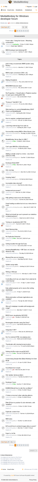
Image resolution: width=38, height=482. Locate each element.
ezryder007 (16, 266)
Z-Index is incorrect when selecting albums (19, 395)
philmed (15, 301)
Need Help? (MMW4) (17, 46)
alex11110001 (16, 282)
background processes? (13, 190)
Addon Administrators (22, 23)
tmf (14, 192)
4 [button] (21, 31)
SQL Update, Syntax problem (14, 375)
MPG (14, 113)
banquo (15, 148)
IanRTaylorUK (16, 157)
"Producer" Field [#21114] (13, 102)
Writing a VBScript (11, 272)
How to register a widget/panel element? (18, 118)
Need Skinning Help (11, 229)
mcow (14, 127)
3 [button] (19, 31)
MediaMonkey (21, 2)
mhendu (15, 87)
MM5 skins (9, 419)
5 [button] (23, 31)
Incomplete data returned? (14, 183)
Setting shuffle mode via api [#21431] (17, 351)
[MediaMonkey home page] (10, 2)
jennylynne (15, 179)
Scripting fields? (11, 177)
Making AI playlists (11, 80)
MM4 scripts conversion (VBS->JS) (17, 73)
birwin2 (15, 185)
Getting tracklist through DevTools (16, 244)
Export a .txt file (10, 433)
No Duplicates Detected (13, 236)
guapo (14, 96)
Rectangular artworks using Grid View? (18, 322)
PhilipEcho (15, 218)
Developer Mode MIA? (12, 163)
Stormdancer (16, 133)
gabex (14, 324)
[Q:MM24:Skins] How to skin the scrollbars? (19, 388)
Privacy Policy (33, 480)
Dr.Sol (14, 310)
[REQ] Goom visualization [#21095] (16, 315)
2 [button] (17, 31)
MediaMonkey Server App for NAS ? (17, 139)
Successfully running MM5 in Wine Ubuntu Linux (20, 131)
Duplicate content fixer (13, 412)
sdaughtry (15, 199)
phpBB (12, 475)
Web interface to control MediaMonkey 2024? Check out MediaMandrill (20, 110)
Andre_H (15, 377)
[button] (28, 31)
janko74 (15, 362)
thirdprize (15, 82)
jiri (9, 23)
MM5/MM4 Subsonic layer (14, 86)
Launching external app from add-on (17, 126)
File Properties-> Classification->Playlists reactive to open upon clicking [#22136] (21, 94)
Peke (14, 141)
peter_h (15, 390)
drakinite (12, 23)
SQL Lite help (10, 170)
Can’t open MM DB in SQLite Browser (17, 146)
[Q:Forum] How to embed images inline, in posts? (21, 426)
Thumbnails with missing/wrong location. (18, 344)
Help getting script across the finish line (18, 198)
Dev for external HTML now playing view (18, 337)
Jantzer (15, 259)
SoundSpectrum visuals (13, 368)
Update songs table (12, 264)
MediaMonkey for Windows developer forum (14, 17)
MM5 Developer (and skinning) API (16, 50)
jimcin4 (15, 435)
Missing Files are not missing (15, 257)
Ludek (14, 292)
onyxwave (15, 104)
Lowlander (16, 44)
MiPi (14, 224)
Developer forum (11, 382)
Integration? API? (11, 330)
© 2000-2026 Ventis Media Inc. (9, 480)
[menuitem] (5, 6)
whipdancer (16, 413)
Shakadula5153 (17, 273)
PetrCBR (15, 120)
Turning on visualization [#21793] (16, 222)
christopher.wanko (18, 207)
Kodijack (15, 331)
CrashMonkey (16, 346)
